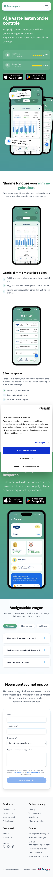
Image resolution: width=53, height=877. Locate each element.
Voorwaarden (34, 813)
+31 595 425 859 (37, 848)
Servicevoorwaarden (34, 772)
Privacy (31, 809)
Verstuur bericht (26, 780)
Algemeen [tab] (10, 626)
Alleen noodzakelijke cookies (26, 466)
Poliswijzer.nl (8, 821)
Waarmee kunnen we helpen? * (19, 750)
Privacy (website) (36, 821)
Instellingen (40, 442)
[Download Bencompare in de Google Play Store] (35, 76)
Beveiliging (33, 817)
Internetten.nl (9, 817)
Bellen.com (8, 813)
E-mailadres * (12, 726)
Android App (8, 837)
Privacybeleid (17, 772)
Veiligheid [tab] (43, 626)
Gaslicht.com (9, 809)
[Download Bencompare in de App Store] (13, 76)
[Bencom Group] (44, 869)
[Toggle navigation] (46, 6)
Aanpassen (25, 458)
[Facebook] (13, 846)
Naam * (10, 714)
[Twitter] (4, 846)
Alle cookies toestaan (26, 450)
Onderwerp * (12, 738)
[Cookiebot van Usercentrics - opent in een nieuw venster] (39, 408)
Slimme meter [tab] (26, 626)
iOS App (6, 833)
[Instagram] (8, 846)
